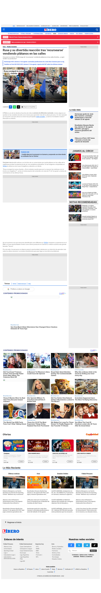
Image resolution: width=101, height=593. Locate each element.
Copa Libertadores (25, 546)
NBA (37, 550)
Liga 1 (6, 553)
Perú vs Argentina (74, 25)
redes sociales (40, 116)
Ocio (54, 33)
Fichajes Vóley (84, 25)
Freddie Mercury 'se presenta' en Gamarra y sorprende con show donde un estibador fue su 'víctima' (43, 155)
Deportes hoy (39, 544)
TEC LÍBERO (79, 33)
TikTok (5, 166)
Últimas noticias (13, 33)
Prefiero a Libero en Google (20, 289)
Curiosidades (56, 555)
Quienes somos (83, 555)
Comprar (21, 461)
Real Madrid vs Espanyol (33, 25)
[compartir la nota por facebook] (10, 107)
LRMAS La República (81, 569)
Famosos (55, 550)
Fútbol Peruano (26, 33)
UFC (37, 546)
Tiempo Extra (89, 33)
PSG (21, 559)
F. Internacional (38, 33)
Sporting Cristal (8, 550)
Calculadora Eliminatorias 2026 (9, 557)
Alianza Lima (55, 25)
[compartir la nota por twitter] (18, 107)
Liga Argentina (24, 555)
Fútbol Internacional (25, 544)
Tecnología (55, 557)
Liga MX (22, 561)
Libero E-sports (45, 569)
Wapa (53, 569)
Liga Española (24, 557)
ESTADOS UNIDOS (63, 33)
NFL (37, 557)
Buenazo (60, 569)
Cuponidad (50, 572)
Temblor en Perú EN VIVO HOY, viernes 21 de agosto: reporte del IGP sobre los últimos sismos (33, 64)
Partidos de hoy (21, 25)
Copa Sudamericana (26, 550)
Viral (29, 283)
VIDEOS (72, 33)
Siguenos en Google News (30, 106)
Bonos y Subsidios (57, 546)
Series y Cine (56, 553)
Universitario (63, 25)
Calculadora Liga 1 (9, 555)
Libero (37, 569)
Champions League (26, 548)
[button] (97, 29)
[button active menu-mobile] (4, 30)
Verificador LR (69, 569)
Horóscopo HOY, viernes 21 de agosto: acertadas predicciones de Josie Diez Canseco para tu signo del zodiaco (38, 61)
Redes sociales (56, 548)
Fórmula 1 (39, 555)
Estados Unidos (57, 559)
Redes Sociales (12, 47)
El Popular (30, 569)
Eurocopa (23, 553)
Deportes (48, 33)
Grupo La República (19, 569)
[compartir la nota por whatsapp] (14, 107)
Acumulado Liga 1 (45, 25)
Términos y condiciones (86, 556)
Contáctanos (75, 555)
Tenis (37, 553)
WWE (37, 548)
